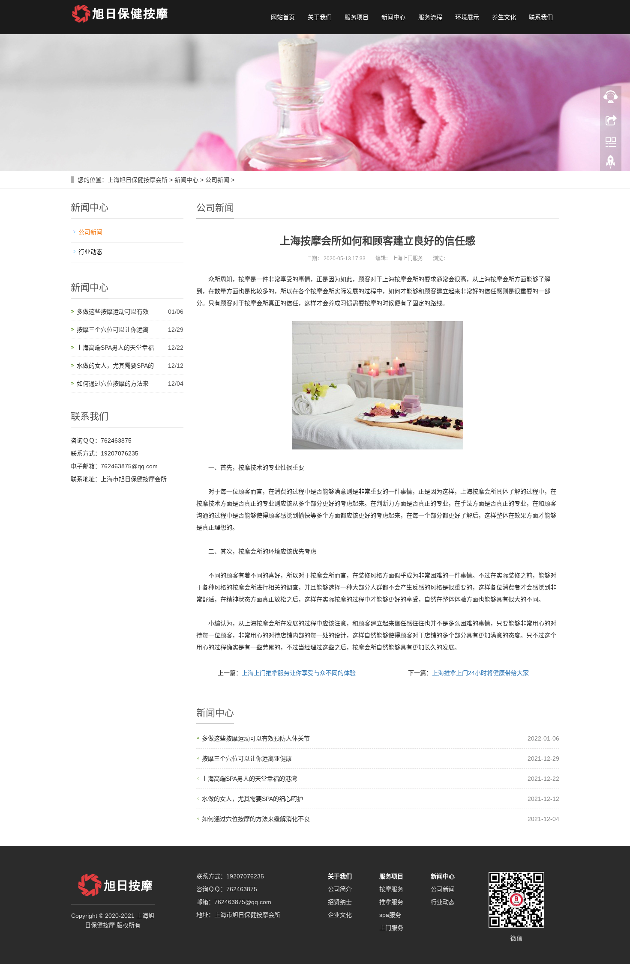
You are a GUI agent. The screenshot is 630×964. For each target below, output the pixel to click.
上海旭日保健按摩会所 (138, 179)
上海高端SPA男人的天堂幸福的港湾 (249, 778)
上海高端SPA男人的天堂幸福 (115, 347)
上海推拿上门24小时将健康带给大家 (480, 672)
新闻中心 (393, 17)
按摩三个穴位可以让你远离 (113, 329)
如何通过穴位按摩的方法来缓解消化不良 (256, 818)
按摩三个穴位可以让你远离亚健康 (247, 758)
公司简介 (340, 889)
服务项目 (357, 17)
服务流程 (430, 17)
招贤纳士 (340, 902)
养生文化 (504, 17)
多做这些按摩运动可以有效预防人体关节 (256, 738)
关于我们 (320, 17)
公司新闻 (217, 179)
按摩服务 (391, 889)
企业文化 (340, 914)
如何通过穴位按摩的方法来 (113, 383)
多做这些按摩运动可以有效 (113, 311)
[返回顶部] (610, 164)
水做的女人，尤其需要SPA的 (115, 365)
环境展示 (467, 17)
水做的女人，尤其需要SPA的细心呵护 (252, 798)
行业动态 (90, 251)
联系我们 (541, 17)
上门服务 (391, 927)
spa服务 (390, 914)
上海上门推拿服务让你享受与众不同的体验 (299, 672)
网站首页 (283, 17)
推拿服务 (391, 902)
